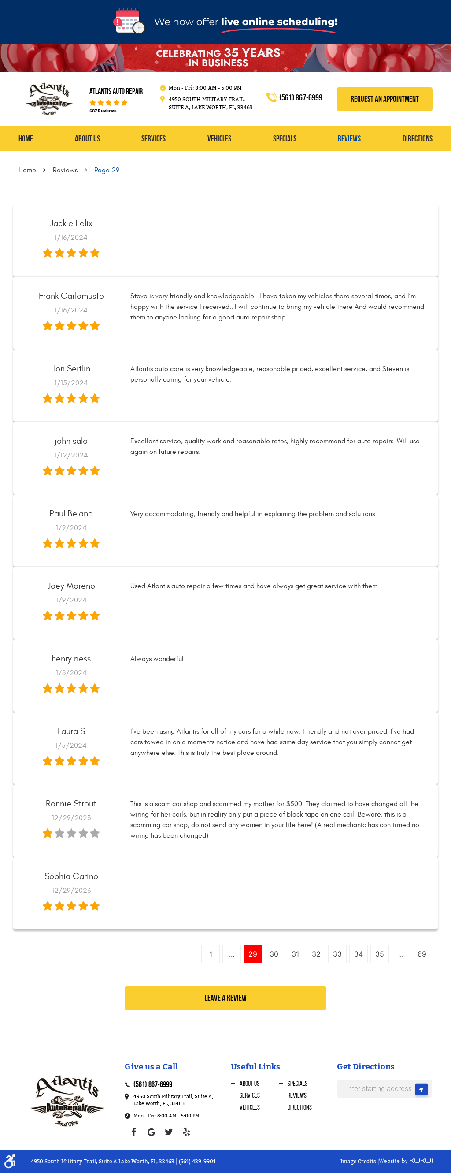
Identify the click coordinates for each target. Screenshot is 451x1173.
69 (422, 954)
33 (337, 954)
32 (316, 954)
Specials (284, 138)
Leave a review (226, 997)
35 (379, 954)
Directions (418, 138)
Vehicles (219, 138)
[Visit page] (421, 1091)
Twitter (168, 1132)
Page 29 (106, 170)
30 (274, 954)
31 (295, 954)
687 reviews (103, 111)
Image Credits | (359, 1161)
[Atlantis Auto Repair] (48, 99)
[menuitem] (25, 138)
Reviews (349, 138)
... (231, 954)
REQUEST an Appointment (385, 99)
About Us (87, 138)
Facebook (133, 1132)
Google (151, 1132)
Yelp (186, 1132)
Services (153, 138)
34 (358, 954)
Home (25, 138)
